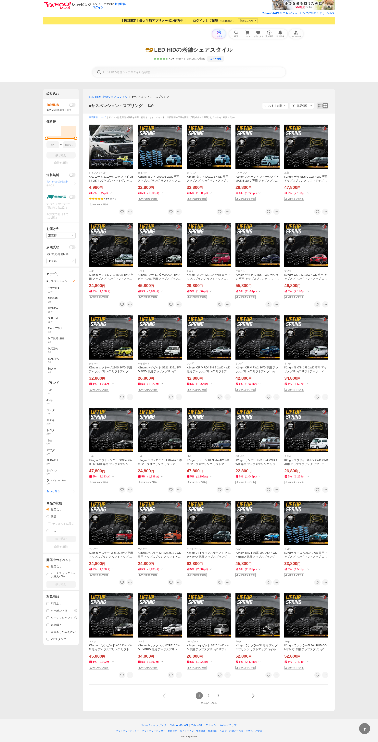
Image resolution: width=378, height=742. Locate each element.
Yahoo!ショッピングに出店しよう (304, 13)
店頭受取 (52, 247)
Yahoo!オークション (203, 725)
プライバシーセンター (153, 731)
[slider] (46, 138)
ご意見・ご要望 (254, 731)
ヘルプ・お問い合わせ (231, 731)
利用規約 (172, 731)
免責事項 (201, 731)
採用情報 (212, 731)
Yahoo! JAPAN (272, 13)
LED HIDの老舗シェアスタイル (108, 96)
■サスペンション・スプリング (116, 105)
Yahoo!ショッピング (154, 725)
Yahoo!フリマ (228, 725)
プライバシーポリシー (127, 731)
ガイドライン (187, 731)
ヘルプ (330, 13)
